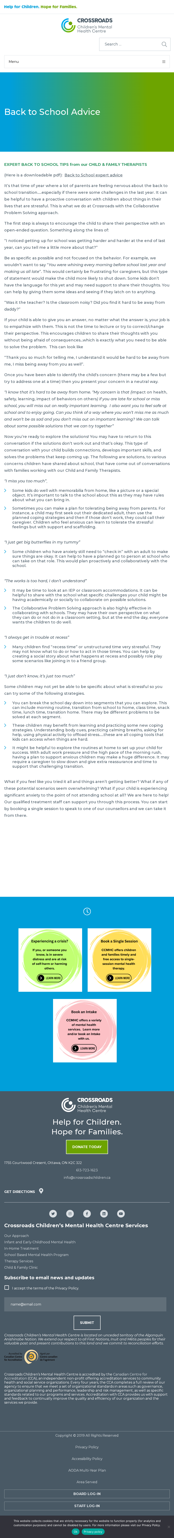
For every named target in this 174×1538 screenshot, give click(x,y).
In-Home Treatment (21, 1248)
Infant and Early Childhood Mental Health (40, 1242)
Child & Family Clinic (21, 1268)
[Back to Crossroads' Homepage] (87, 25)
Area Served (87, 1482)
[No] (169, 1527)
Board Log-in (87, 1494)
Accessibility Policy (87, 1459)
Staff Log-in (87, 1506)
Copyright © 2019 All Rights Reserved (87, 1435)
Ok (76, 1531)
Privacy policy (93, 1531)
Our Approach (16, 1236)
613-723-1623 (87, 1170)
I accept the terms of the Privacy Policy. (45, 1288)
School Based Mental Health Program (36, 1255)
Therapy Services (18, 1261)
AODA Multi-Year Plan (87, 1470)
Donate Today (87, 1147)
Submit (87, 1323)
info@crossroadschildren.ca (87, 1178)
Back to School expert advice (94, 175)
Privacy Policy (87, 1447)
